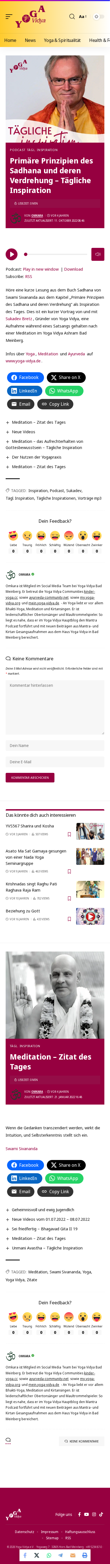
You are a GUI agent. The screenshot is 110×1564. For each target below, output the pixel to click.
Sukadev (74, 490)
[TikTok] (101, 1514)
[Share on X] (37, 1555)
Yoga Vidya (15, 1279)
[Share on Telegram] (61, 1555)
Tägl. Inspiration (42, 149)
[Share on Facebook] (25, 1555)
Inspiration (38, 490)
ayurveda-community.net (49, 597)
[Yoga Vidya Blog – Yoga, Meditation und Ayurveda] (13, 1514)
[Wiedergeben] (11, 254)
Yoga (30, 353)
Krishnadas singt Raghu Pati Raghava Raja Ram (31, 887)
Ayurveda (76, 353)
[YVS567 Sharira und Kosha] (90, 831)
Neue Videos (23, 431)
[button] (10, 17)
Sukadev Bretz (19, 318)
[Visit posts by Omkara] (16, 218)
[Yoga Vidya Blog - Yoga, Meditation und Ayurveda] (30, 17)
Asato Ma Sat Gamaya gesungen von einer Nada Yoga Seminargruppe (36, 857)
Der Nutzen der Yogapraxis (36, 457)
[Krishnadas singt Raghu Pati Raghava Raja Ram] (90, 889)
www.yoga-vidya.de (23, 360)
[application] (55, 253)
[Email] (73, 1555)
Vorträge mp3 (90, 498)
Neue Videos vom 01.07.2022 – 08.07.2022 (51, 1219)
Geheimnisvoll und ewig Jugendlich (43, 1209)
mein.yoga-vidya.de (43, 603)
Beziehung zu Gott (23, 911)
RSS (28, 276)
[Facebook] (79, 1514)
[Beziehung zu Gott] (90, 916)
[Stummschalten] (97, 254)
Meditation (48, 353)
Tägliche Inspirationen (56, 498)
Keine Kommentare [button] (84, 1441)
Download (73, 269)
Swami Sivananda (22, 1148)
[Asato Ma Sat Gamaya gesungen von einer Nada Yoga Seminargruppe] (90, 856)
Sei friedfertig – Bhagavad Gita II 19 (45, 1228)
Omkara (37, 215)
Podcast (17, 149)
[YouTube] (86, 1514)
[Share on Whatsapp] (49, 1555)
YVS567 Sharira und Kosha (30, 826)
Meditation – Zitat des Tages (39, 422)
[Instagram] (94, 1514)
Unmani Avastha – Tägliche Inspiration (47, 1248)
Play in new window (41, 269)
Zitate (32, 1279)
